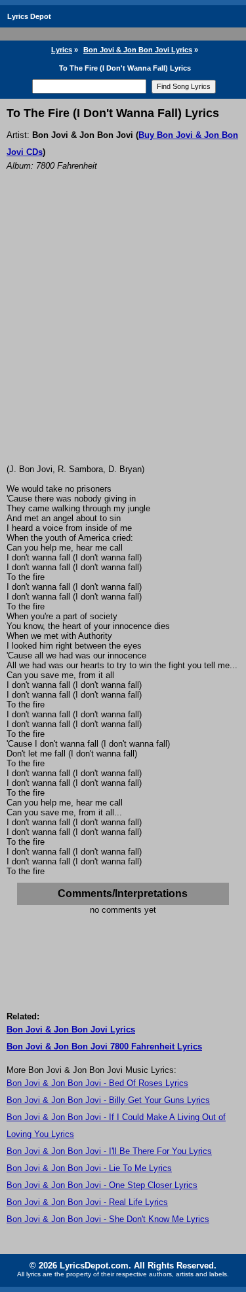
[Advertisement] (123, 335)
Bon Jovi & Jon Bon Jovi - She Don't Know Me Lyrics (108, 1219)
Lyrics (61, 50)
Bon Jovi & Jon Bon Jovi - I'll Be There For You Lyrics (109, 1151)
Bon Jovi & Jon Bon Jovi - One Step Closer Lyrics (102, 1185)
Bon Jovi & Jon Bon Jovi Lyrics (137, 50)
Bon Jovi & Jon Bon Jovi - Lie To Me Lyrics (89, 1168)
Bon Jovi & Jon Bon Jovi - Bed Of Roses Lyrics (97, 1083)
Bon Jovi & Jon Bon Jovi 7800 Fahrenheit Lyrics (104, 1046)
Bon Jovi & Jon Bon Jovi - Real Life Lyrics (87, 1202)
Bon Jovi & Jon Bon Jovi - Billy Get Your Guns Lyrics (108, 1100)
